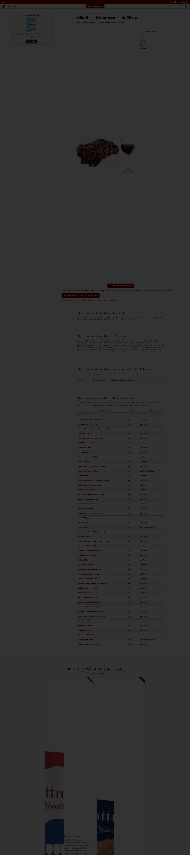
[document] (95, 427)
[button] (118, 408)
